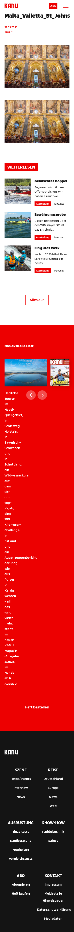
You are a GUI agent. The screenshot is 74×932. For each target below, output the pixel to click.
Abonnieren (21, 884)
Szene (21, 769)
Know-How (53, 822)
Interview (21, 788)
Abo (53, 6)
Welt (53, 806)
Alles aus (37, 299)
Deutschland (53, 779)
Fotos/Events (20, 779)
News (21, 797)
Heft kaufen (21, 893)
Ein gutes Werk (47, 247)
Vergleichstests (21, 858)
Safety (53, 840)
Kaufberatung (21, 840)
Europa (53, 788)
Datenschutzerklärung (54, 909)
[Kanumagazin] (11, 6)
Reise (53, 769)
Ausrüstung (42, 203)
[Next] (42, 395)
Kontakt (53, 875)
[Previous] (31, 395)
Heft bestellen (37, 707)
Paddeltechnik (53, 831)
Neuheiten (21, 849)
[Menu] (65, 6)
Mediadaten (53, 918)
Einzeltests (20, 831)
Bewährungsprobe (50, 214)
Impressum (53, 884)
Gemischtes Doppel (51, 181)
